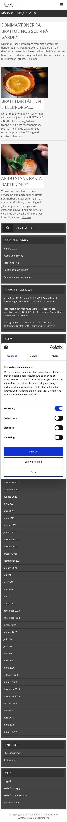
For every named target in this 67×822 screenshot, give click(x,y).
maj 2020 (8, 653)
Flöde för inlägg (12, 788)
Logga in (8, 781)
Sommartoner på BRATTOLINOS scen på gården (24, 31)
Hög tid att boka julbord (16, 269)
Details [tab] (33, 356)
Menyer (51, 301)
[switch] (59, 418)
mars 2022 (9, 518)
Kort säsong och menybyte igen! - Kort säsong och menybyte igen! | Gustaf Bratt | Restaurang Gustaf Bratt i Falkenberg (33, 312)
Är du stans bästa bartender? (21, 181)
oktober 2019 (10, 703)
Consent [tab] (12, 356)
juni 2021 (8, 582)
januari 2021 (10, 603)
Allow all (33, 451)
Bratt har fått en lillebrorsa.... (21, 104)
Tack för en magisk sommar (18, 277)
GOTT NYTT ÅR (11, 262)
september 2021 (12, 560)
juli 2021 (8, 575)
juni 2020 (8, 646)
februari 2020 (11, 674)
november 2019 (12, 696)
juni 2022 (8, 503)
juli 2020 (8, 639)
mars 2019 (9, 724)
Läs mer (32, 59)
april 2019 (9, 717)
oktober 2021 (10, 553)
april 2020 (9, 660)
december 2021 (12, 539)
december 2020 (12, 610)
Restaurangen (11, 760)
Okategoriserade (12, 752)
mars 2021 (9, 596)
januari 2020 (10, 681)
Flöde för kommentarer (16, 795)
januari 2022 (10, 532)
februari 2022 (11, 525)
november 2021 (12, 546)
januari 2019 (10, 731)
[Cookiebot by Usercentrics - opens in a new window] (49, 347)
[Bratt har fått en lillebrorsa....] (24, 82)
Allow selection (33, 461)
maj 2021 (8, 589)
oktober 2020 (10, 624)
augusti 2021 (10, 567)
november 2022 (12, 482)
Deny (33, 472)
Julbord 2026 (10, 248)
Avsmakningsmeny (13, 255)
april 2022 (9, 510)
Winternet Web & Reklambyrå (33, 817)
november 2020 (12, 617)
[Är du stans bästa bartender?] (24, 159)
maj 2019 (8, 710)
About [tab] (55, 356)
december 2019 (12, 689)
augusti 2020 (10, 632)
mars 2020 (9, 667)
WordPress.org (11, 802)
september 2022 (12, 489)
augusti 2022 (10, 496)
